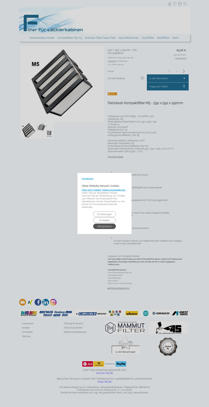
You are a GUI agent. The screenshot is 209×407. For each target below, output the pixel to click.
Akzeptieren (104, 226)
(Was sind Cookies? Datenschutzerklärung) (103, 190)
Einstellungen (104, 214)
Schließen (104, 220)
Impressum (88, 178)
